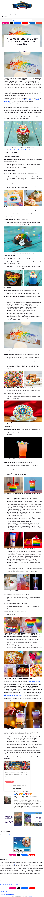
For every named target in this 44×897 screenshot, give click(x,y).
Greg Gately (25, 51)
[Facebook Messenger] (24, 794)
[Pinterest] (26, 794)
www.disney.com (10, 867)
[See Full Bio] (31, 808)
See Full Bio (28, 808)
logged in (8, 835)
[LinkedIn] (20, 810)
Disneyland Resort (28, 99)
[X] (17, 794)
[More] (31, 794)
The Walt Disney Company (8, 864)
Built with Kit (17, 788)
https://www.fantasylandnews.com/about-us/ (10, 884)
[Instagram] (29, 794)
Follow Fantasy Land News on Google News (23, 20)
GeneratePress (29, 896)
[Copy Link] (22, 794)
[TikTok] (17, 810)
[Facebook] (15, 794)
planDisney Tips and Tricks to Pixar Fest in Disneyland (21, 149)
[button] (41, 16)
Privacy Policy (3, 891)
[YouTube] (19, 810)
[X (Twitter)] (15, 810)
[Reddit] (20, 794)
